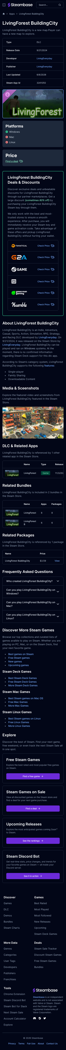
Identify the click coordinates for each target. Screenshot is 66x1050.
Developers (10, 967)
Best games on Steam (21, 654)
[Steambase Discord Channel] (34, 1018)
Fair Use (31, 1043)
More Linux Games (19, 725)
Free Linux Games (18, 722)
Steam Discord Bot (15, 1000)
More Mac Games (18, 705)
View (57, 560)
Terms (21, 1043)
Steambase (39, 997)
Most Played (41, 909)
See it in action (31, 876)
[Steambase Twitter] (44, 1018)
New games (15, 661)
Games (8, 903)
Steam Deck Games (45, 933)
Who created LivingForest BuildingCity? (29, 581)
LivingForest (30, 473)
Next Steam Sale (13, 1012)
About (41, 1043)
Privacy (12, 1043)
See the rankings (31, 840)
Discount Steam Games (47, 954)
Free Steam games (19, 657)
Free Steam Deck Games (22, 681)
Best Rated (40, 903)
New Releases (42, 921)
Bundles (8, 921)
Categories (10, 954)
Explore (8, 1024)
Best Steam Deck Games (22, 678)
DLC (6, 909)
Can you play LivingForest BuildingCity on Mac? (30, 604)
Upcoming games (18, 665)
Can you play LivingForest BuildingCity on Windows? (30, 591)
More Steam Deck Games (23, 685)
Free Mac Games (18, 701)
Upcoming (40, 927)
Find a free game (31, 776)
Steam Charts (12, 927)
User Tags (9, 960)
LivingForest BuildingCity (31, 13)
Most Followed (42, 915)
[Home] (3, 14)
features (49, 365)
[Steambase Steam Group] (40, 1018)
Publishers (10, 973)
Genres (8, 948)
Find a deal (31, 808)
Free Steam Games (45, 960)
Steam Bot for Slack (15, 1006)
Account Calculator (15, 1018)
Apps (12, 13)
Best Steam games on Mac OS (25, 698)
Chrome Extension (14, 994)
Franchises (10, 979)
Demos (8, 915)
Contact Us (52, 1043)
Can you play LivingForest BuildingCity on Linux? (30, 616)
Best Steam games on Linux (24, 718)
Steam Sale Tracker (45, 948)
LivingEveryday (44, 58)
